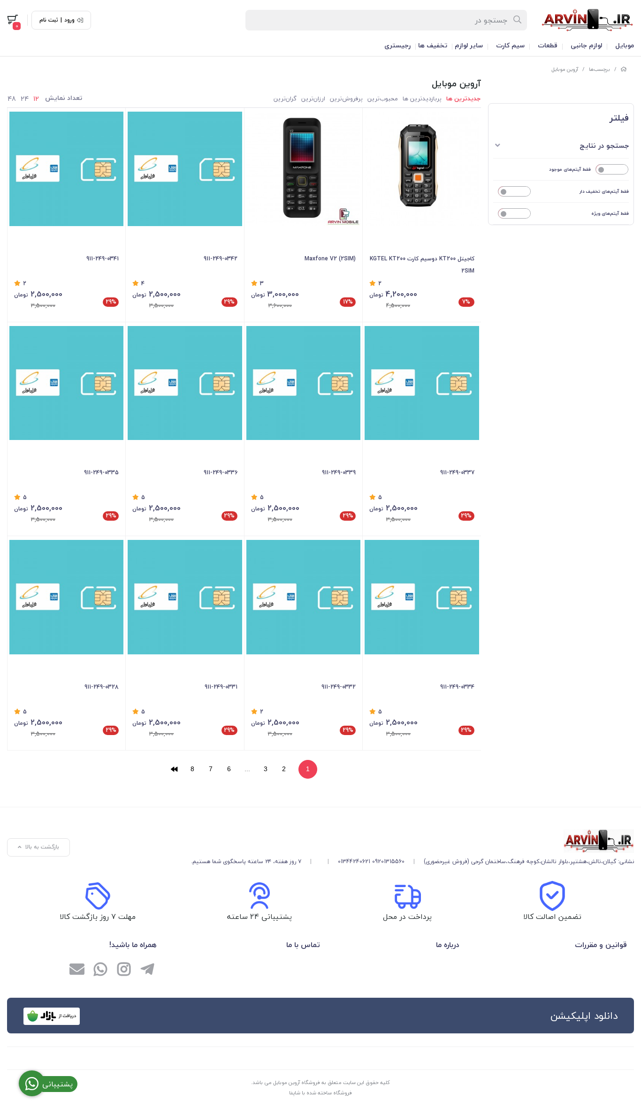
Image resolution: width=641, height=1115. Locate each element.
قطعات (547, 45)
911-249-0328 (101, 687)
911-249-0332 (338, 687)
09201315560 (388, 861)
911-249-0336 (220, 473)
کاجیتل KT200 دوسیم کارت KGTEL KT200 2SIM (422, 265)
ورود (69, 20)
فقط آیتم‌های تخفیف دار (604, 191)
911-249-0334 (457, 687)
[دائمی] (185, 169)
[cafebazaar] (51, 1016)
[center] (517, 20)
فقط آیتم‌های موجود (570, 169)
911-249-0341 (102, 259)
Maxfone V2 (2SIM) (330, 259)
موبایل (624, 45)
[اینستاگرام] (123, 970)
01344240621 (354, 861)
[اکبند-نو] (303, 169)
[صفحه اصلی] (623, 69)
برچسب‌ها (599, 69)
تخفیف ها (432, 45)
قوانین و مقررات (601, 944)
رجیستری (397, 45)
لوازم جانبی (586, 45)
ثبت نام (48, 20)
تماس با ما (303, 944)
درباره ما (447, 944)
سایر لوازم (469, 45)
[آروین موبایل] (412, 841)
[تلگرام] (147, 970)
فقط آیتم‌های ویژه (610, 213)
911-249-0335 (101, 473)
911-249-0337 (457, 473)
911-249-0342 (220, 259)
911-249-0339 (339, 473)
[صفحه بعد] (174, 769)
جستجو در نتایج (604, 145)
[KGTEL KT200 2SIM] (422, 169)
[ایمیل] (77, 970)
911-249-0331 (221, 687)
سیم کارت (510, 45)
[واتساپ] (100, 970)
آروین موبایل (564, 69)
